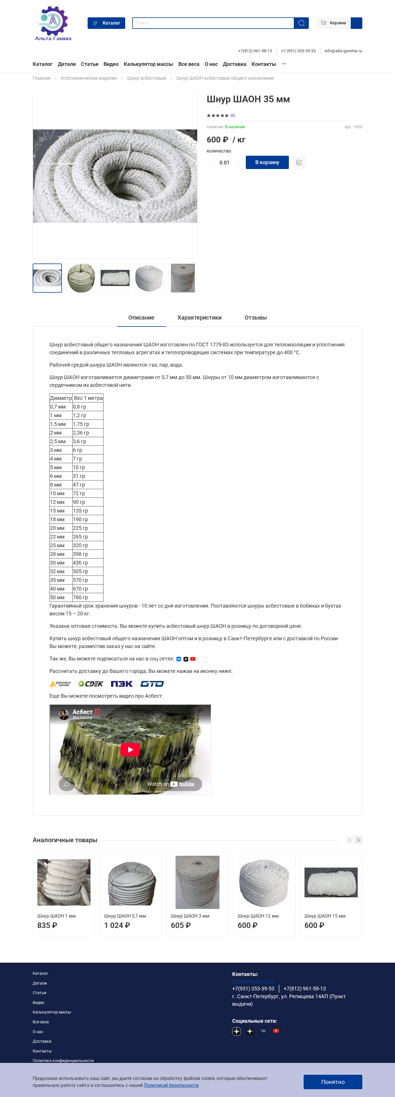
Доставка (234, 64)
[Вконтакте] (178, 659)
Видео (111, 64)
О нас (211, 64)
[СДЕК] (91, 683)
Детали (67, 64)
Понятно (333, 1082)
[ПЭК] (122, 683)
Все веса (189, 64)
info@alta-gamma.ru (343, 51)
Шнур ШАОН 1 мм (56, 916)
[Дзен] (186, 659)
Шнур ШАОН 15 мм (325, 916)
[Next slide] (188, 176)
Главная (41, 78)
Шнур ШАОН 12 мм (258, 916)
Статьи (89, 64)
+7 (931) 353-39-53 (298, 51)
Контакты (264, 64)
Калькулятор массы (148, 64)
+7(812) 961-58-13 (255, 51)
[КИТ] (152, 683)
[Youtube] (193, 659)
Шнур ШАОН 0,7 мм (125, 916)
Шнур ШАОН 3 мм (190, 916)
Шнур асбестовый (146, 78)
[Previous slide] (42, 176)
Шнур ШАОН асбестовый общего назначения (225, 78)
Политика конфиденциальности (63, 1060)
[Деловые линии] (60, 683)
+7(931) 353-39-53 (253, 989)
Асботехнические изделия (89, 78)
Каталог (111, 23)
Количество (219, 151)
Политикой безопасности (171, 1085)
